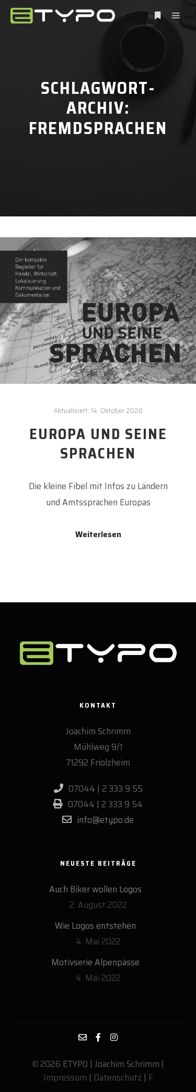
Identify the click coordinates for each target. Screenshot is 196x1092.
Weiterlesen (98, 534)
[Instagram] (114, 1037)
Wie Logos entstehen (95, 925)
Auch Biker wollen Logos (95, 889)
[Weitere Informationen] (157, 15)
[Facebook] (98, 1037)
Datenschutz (118, 1077)
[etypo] (62, 15)
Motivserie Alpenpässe (95, 962)
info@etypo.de (105, 819)
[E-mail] (82, 1037)
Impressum (65, 1077)
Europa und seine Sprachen (98, 443)
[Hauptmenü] (176, 15)
